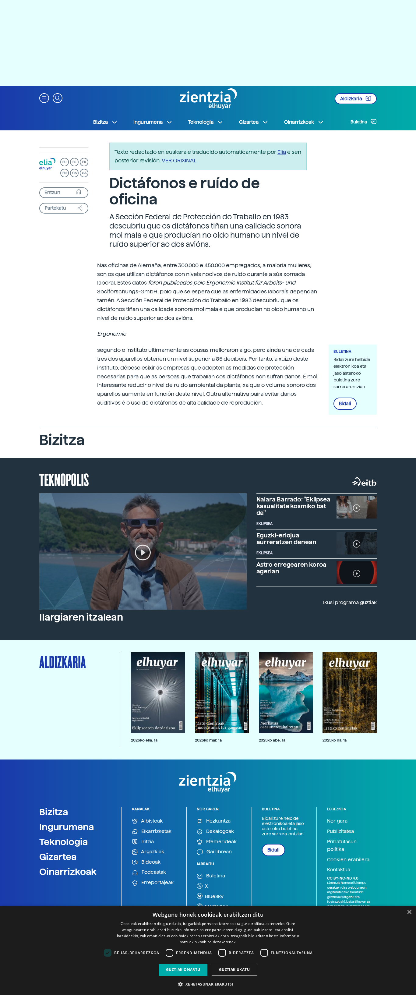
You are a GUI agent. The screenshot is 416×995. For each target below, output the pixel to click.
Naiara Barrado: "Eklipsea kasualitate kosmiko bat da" (293, 506)
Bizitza (53, 811)
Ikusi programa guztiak (350, 602)
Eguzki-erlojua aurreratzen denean (286, 539)
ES (74, 162)
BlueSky (214, 896)
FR (84, 162)
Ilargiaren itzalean (81, 617)
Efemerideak (221, 842)
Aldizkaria (351, 98)
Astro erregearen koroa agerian (291, 568)
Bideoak (150, 862)
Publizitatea (340, 831)
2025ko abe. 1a (272, 740)
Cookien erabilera (348, 859)
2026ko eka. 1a (144, 740)
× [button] (409, 912)
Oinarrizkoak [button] (299, 122)
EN (64, 173)
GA (84, 173)
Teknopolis (64, 479)
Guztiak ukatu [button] (234, 969)
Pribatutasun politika (342, 845)
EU (64, 162)
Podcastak (153, 872)
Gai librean (218, 852)
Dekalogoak (219, 831)
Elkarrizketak (155, 831)
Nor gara (337, 821)
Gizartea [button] (249, 122)
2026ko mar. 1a (208, 740)
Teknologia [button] (200, 122)
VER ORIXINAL (179, 160)
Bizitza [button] (100, 122)
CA (74, 173)
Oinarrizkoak (68, 871)
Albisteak (151, 821)
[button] (44, 97)
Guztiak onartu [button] (183, 969)
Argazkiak (152, 852)
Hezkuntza (218, 821)
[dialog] (208, 950)
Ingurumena (66, 826)
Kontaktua (338, 870)
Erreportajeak (157, 882)
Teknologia (63, 841)
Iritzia (147, 842)
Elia (281, 152)
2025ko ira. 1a (335, 740)
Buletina (359, 121)
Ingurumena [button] (148, 122)
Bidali (345, 403)
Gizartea (58, 856)
